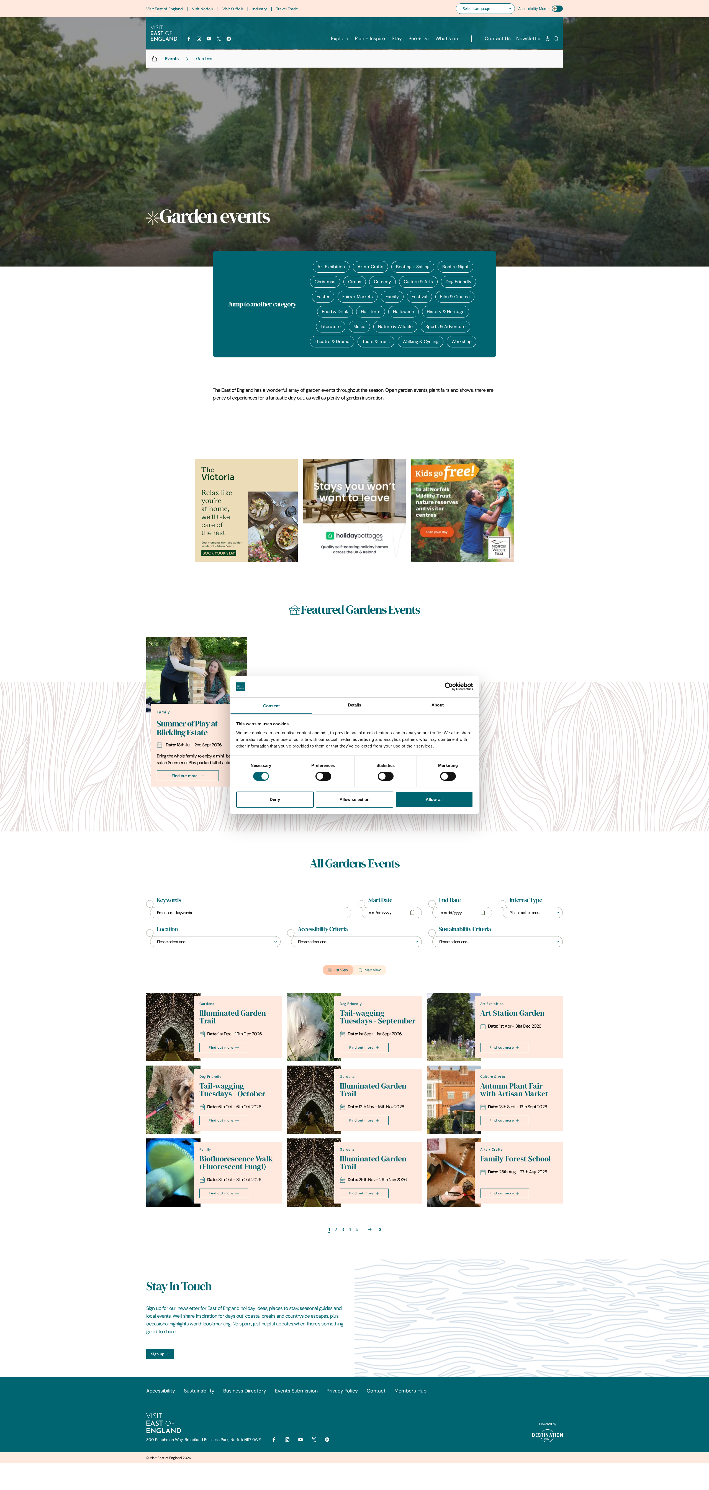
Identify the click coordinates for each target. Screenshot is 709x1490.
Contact (376, 1391)
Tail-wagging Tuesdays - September (377, 1016)
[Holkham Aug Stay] (246, 510)
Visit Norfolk (202, 8)
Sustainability (199, 1391)
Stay (397, 38)
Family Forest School (515, 1158)
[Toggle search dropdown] (556, 38)
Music (359, 326)
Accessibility (160, 1391)
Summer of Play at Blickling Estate (187, 728)
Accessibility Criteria (323, 929)
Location (167, 929)
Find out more (184, 775)
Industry (259, 8)
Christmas (325, 281)
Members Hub (410, 1391)
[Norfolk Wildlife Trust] (462, 510)
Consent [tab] (271, 705)
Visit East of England (164, 8)
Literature (331, 326)
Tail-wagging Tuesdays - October (232, 1089)
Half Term (370, 311)
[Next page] (369, 1229)
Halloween (403, 311)
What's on (446, 38)
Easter (323, 296)
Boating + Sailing (413, 266)
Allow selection (355, 799)
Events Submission (296, 1391)
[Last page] (380, 1229)
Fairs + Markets (357, 296)
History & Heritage (445, 311)
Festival (419, 296)
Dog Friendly (458, 281)
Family (392, 296)
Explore (339, 38)
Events (172, 58)
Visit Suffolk (232, 8)
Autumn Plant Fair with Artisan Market (514, 1089)
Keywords (169, 900)
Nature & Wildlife (395, 326)
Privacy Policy (342, 1391)
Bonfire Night (455, 266)
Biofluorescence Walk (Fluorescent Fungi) (236, 1162)
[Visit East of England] (164, 33)
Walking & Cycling (420, 341)
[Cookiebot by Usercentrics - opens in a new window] (449, 686)
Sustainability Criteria (465, 929)
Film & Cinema (455, 296)
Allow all (434, 799)
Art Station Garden (512, 1013)
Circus (354, 281)
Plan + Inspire (370, 38)
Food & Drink (335, 311)
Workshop (461, 341)
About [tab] (437, 705)
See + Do (419, 38)
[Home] (154, 59)
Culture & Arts (418, 281)
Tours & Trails (376, 341)
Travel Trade (287, 8)
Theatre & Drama (332, 341)
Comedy (382, 281)
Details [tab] (354, 705)
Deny (275, 799)
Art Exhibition (331, 266)
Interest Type (525, 900)
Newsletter (528, 38)
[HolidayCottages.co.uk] (354, 510)
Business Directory (244, 1391)
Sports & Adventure (445, 326)
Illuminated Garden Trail (232, 1016)
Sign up (158, 1353)
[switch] (323, 776)
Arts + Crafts (370, 266)
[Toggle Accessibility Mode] (557, 9)
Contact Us (498, 38)
